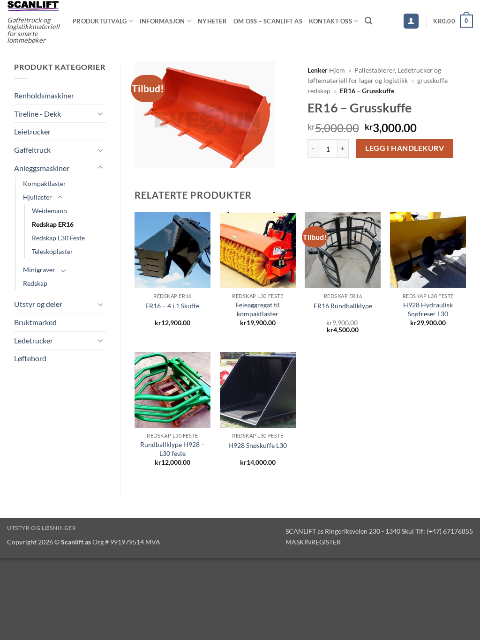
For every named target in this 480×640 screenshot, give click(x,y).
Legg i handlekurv (404, 148)
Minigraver (39, 270)
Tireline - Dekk (37, 113)
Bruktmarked (35, 322)
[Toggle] (100, 113)
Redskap (35, 283)
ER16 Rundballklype (343, 306)
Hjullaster (37, 197)
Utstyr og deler (38, 303)
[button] (368, 21)
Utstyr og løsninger (41, 527)
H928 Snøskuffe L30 (257, 445)
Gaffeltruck (32, 149)
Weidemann (49, 211)
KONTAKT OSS (330, 21)
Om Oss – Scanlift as (267, 21)
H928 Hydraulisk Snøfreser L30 (428, 309)
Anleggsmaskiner (41, 168)
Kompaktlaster (44, 183)
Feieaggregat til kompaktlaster (258, 309)
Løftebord (30, 358)
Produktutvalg (100, 21)
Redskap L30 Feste (58, 238)
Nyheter (212, 21)
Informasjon (162, 21)
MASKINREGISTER (313, 542)
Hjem (337, 70)
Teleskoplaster (52, 251)
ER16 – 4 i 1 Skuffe (172, 306)
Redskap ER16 (53, 224)
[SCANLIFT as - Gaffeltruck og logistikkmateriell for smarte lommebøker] (33, 5)
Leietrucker (32, 131)
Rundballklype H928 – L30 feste (172, 448)
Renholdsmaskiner (44, 95)
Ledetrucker (33, 340)
